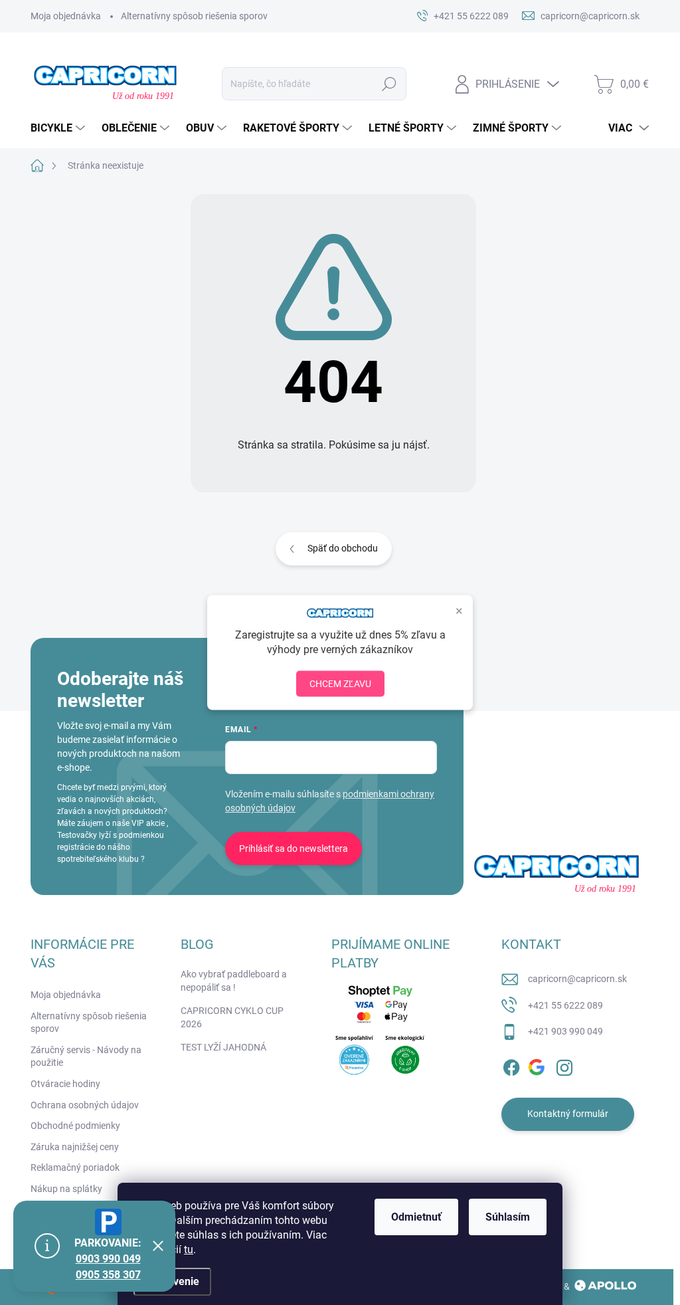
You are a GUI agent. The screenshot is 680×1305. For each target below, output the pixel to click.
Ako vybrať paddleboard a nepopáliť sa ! (234, 981)
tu (188, 1249)
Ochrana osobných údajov (85, 1105)
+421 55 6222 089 (565, 1005)
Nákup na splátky (66, 1188)
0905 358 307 (108, 1274)
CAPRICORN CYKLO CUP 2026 (232, 1017)
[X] (538, 1065)
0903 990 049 (108, 1259)
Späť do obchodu (342, 548)
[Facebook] (511, 1065)
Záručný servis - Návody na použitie (86, 1056)
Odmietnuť (416, 1217)
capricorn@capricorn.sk (577, 978)
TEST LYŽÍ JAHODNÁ (223, 1047)
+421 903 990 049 (565, 1031)
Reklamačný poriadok (75, 1167)
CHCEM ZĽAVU (340, 683)
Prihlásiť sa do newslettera (293, 848)
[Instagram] (564, 1065)
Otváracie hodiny (65, 1083)
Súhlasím (507, 1217)
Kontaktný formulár (567, 1113)
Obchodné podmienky (75, 1125)
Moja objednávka (66, 16)
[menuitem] (59, 128)
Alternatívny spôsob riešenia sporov (194, 16)
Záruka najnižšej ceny (75, 1147)
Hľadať (389, 83)
